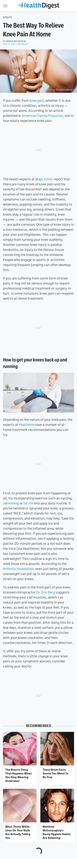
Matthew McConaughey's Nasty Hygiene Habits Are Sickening (57, 832)
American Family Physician (42, 116)
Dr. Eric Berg (45, 592)
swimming (11, 503)
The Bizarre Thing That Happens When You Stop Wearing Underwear (18, 775)
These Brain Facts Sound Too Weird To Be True (55, 773)
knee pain (37, 100)
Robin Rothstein (16, 41)
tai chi (28, 503)
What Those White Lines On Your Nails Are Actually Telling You (17, 832)
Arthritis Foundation (18, 569)
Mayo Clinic (44, 179)
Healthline (26, 424)
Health (7, 17)
